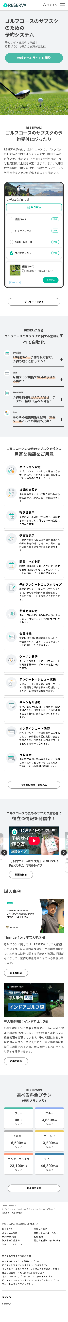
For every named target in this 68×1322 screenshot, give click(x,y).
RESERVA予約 (8, 1206)
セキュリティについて (13, 1244)
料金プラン (7, 1229)
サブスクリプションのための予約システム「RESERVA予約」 (28, 1209)
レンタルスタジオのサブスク (44, 1269)
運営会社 (6, 1296)
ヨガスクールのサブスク (47, 1280)
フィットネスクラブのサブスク (17, 1284)
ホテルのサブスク (11, 1261)
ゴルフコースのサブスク (14, 1276)
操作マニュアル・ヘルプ (46, 1233)
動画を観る (21, 874)
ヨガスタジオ (41, 1265)
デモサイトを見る (34, 302)
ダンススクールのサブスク (15, 1269)
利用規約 (38, 1236)
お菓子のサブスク (30, 1261)
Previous (4, 853)
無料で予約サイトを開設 (34, 58)
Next (63, 852)
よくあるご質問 (10, 1233)
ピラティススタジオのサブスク (17, 1265)
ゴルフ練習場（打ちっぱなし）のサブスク (23, 1273)
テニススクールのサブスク (41, 1276)
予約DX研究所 (9, 1236)
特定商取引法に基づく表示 (47, 1240)
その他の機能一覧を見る (34, 784)
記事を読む (16, 972)
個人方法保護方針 (11, 1240)
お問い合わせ (40, 1229)
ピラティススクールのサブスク (17, 1280)
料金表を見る (34, 1188)
